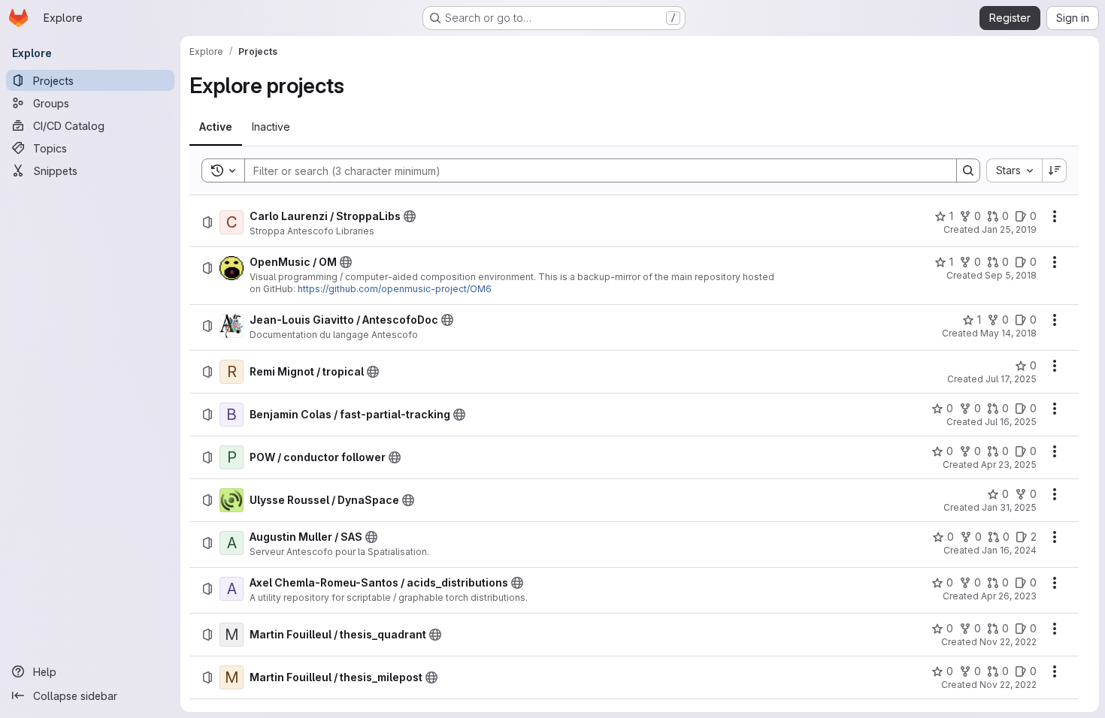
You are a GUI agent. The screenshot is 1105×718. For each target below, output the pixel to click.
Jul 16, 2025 (1011, 421)
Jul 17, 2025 (1011, 379)
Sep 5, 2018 (1011, 275)
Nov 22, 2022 (1008, 641)
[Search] (968, 170)
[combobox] (1014, 170)
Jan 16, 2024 (1009, 550)
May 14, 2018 (1008, 333)
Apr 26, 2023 (1009, 596)
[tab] (215, 127)
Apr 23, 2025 (1009, 464)
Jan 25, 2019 (1009, 229)
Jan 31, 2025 (1009, 507)
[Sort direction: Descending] (1055, 170)
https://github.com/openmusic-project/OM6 (395, 288)
